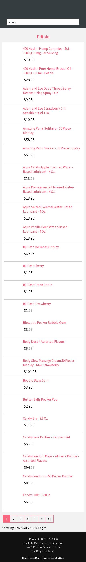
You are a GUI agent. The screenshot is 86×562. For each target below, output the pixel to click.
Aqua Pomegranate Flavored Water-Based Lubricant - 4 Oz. (48, 189)
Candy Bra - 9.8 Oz (35, 418)
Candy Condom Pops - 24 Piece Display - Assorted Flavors (51, 458)
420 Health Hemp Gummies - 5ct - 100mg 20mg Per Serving (47, 50)
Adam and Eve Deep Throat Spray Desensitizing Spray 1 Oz (47, 90)
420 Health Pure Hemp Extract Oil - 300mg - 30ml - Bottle (48, 70)
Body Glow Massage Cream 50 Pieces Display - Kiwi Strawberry (49, 362)
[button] (12, 11)
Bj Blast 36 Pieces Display (41, 247)
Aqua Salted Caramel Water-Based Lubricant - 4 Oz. (47, 209)
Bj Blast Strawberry (37, 304)
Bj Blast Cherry (33, 266)
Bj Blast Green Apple (37, 285)
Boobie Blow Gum (35, 380)
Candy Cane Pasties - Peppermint (46, 437)
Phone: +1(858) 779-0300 (43, 539)
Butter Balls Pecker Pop (40, 399)
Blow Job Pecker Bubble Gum (44, 322)
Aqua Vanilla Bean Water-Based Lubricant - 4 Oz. (45, 229)
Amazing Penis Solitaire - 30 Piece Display (47, 130)
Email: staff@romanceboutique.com (43, 543)
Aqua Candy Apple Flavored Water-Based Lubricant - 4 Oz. (48, 169)
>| (49, 519)
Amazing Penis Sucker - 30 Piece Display (51, 148)
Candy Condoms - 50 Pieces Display (48, 476)
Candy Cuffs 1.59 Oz (36, 495)
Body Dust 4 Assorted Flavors (44, 341)
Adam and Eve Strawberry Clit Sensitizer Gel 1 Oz (44, 110)
